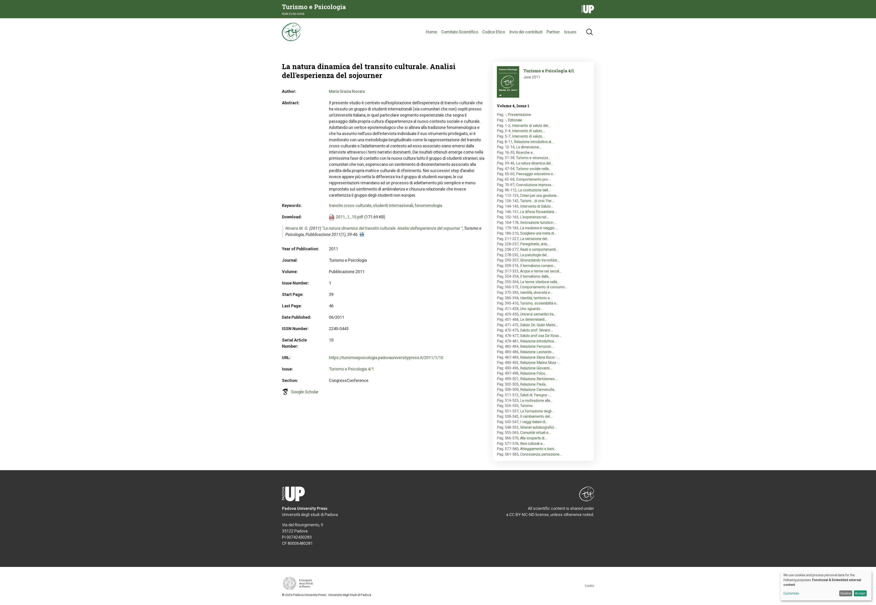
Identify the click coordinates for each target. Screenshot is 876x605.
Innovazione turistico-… (538, 222)
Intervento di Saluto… (536, 206)
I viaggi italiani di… (534, 422)
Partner (553, 31)
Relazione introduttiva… (538, 341)
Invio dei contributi (525, 31)
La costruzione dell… (534, 190)
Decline (845, 593)
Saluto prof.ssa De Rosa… (540, 336)
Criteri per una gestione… (539, 195)
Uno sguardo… (531, 309)
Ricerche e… (525, 152)
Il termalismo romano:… (538, 265)
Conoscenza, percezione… (541, 454)
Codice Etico (493, 31)
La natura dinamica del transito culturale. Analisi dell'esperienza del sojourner (391, 228)
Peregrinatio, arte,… (535, 244)
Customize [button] (791, 593)
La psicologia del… (534, 255)
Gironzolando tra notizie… (539, 260)
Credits (589, 585)
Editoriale (515, 120)
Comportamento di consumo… (543, 287)
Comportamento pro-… (533, 179)
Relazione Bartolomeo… (538, 379)
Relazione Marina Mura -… (540, 362)
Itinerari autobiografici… (538, 427)
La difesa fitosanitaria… (538, 212)
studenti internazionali (393, 205)
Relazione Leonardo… (537, 352)
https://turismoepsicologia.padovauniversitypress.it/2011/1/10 (386, 357)
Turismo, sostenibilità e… (539, 303)
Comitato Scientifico (459, 31)
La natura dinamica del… (534, 163)
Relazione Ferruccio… (536, 346)
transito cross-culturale (350, 205)
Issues (570, 31)
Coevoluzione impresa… (534, 185)
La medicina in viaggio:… (538, 228)
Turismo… (527, 406)
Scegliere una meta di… (538, 233)
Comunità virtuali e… (535, 432)
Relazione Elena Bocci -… (539, 357)
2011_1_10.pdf (349, 216)
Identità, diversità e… (536, 292)
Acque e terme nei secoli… (540, 271)
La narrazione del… (534, 239)
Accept (860, 593)
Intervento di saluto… (528, 131)
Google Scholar (304, 391)
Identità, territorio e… (536, 298)
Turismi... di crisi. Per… (537, 201)
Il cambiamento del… (536, 416)
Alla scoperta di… (533, 438)
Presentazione (519, 114)
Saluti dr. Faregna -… (535, 395)
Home (431, 31)
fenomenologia (428, 205)
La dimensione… (528, 147)
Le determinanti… (533, 319)
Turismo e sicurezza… (533, 158)
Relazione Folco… (534, 373)
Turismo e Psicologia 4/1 (351, 369)
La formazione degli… (537, 411)
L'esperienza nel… (534, 217)
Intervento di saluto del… (531, 125)
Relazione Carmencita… (538, 389)
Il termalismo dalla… (535, 276)
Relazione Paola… (534, 384)
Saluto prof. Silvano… (536, 330)
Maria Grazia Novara (347, 91)
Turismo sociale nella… (533, 169)
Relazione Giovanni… (536, 368)
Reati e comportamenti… (539, 249)
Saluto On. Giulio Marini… (539, 325)
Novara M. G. (296, 228)
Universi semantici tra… (538, 314)
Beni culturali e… (532, 443)
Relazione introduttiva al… (533, 142)
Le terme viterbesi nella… (539, 282)
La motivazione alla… (536, 400)
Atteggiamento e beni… (538, 449)
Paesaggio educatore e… (535, 174)
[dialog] (825, 585)
